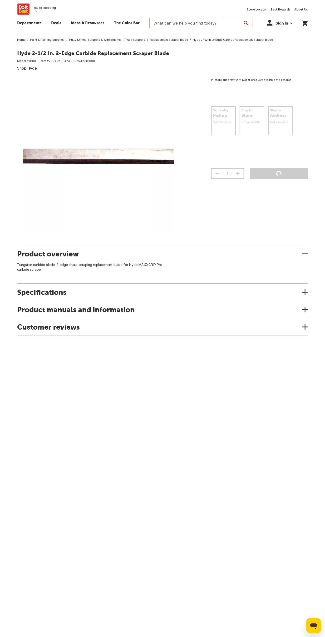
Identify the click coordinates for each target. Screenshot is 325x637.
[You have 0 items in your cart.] (305, 22)
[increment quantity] (237, 173)
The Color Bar (127, 22)
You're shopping (44, 8)
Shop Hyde (27, 68)
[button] (279, 23)
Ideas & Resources (87, 22)
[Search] (246, 23)
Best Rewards (281, 9)
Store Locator (257, 9)
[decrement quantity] (217, 173)
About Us (301, 9)
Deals (56, 22)
